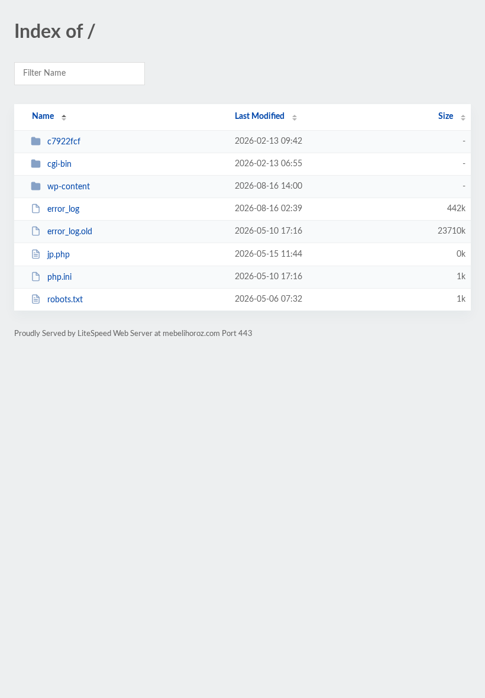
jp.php (58, 255)
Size (445, 116)
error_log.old (69, 232)
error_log (63, 209)
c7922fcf (63, 142)
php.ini (59, 277)
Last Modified (259, 116)
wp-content (68, 187)
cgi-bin (59, 164)
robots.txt (65, 300)
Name (43, 116)
